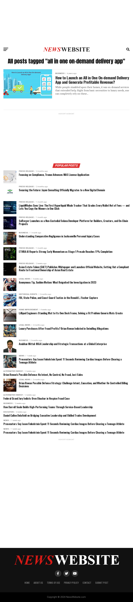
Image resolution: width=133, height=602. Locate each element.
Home (27, 582)
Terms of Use (53, 582)
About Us (38, 582)
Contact (87, 582)
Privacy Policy (71, 582)
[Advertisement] (66, 22)
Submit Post (101, 582)
